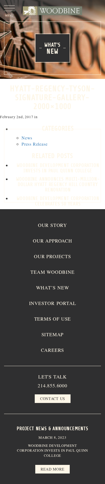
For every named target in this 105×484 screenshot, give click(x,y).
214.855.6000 (52, 385)
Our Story (52, 225)
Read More (52, 469)
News (27, 138)
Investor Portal (52, 303)
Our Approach (52, 240)
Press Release (34, 144)
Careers (52, 350)
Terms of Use (52, 318)
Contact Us (52, 398)
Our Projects (52, 256)
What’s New (52, 287)
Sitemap (52, 334)
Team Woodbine (52, 272)
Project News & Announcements (52, 428)
